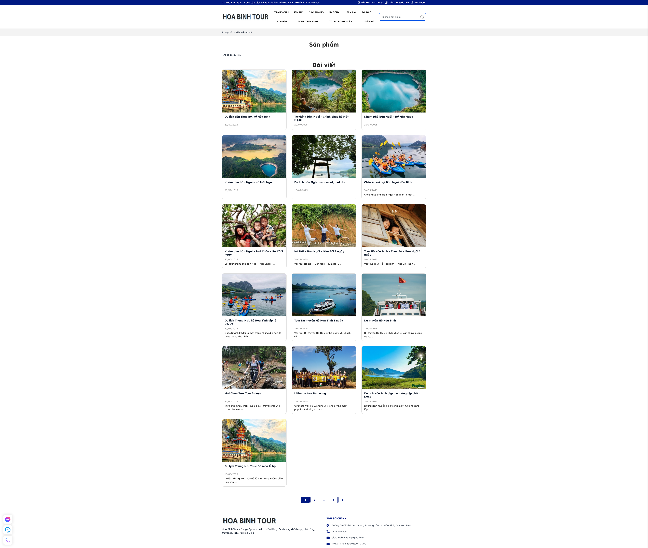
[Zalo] (7, 529)
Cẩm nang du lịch (399, 2)
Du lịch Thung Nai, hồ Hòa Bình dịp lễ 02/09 (250, 322)
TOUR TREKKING (308, 21)
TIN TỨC (299, 12)
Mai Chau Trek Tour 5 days (243, 393)
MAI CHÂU (335, 12)
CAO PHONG (316, 12)
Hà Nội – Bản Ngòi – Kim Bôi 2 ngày (319, 251)
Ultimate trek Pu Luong (310, 393)
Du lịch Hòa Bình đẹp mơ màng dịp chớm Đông (392, 395)
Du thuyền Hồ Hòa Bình (380, 320)
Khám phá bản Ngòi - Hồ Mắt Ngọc (388, 116)
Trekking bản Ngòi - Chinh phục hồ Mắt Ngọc (321, 118)
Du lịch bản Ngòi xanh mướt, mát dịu (319, 182)
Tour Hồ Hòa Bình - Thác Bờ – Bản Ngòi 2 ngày (392, 253)
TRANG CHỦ (281, 12)
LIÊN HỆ (369, 21)
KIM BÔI (282, 21)
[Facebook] (7, 519)
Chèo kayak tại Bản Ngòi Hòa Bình (388, 182)
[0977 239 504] (7, 540)
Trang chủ (227, 32)
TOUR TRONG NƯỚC (341, 21)
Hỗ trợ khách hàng (372, 2)
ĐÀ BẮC (366, 12)
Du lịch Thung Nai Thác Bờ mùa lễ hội (250, 466)
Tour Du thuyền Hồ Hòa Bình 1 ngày (318, 320)
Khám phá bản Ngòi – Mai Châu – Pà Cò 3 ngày (254, 253)
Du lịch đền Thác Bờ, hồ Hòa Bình (247, 116)
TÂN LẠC (352, 12)
